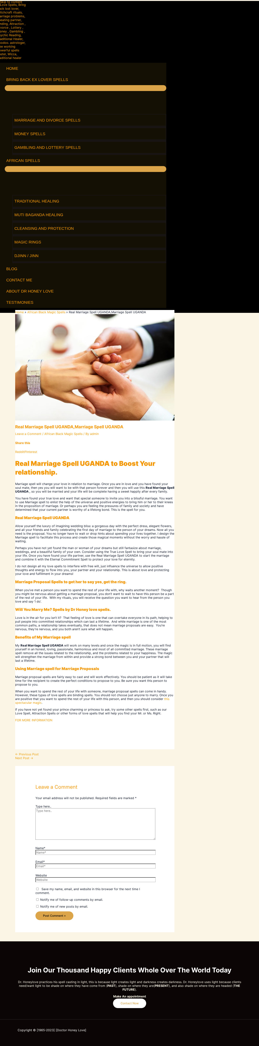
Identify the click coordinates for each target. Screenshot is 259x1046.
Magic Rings (27, 242)
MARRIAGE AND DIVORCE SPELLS (47, 120)
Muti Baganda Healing (38, 215)
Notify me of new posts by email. (64, 906)
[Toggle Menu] (85, 88)
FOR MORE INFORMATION (33, 720)
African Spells (23, 160)
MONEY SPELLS (29, 134)
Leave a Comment (28, 434)
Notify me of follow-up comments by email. (71, 900)
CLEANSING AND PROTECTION (44, 228)
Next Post (24, 758)
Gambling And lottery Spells (47, 147)
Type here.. (43, 806)
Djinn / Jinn (26, 255)
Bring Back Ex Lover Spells (37, 79)
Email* (40, 862)
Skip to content (11, 2)
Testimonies (19, 302)
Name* (40, 848)
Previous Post (27, 754)
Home (12, 68)
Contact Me (19, 280)
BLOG (11, 269)
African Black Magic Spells (63, 434)
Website (41, 875)
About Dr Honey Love (30, 291)
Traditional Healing (36, 201)
